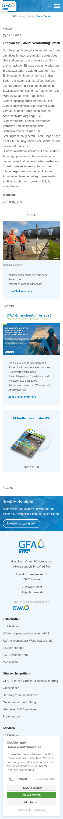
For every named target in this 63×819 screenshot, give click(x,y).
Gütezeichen (11, 688)
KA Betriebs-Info (13, 648)
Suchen (49, 7)
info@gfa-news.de (31, 592)
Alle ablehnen (31, 802)
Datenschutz (24, 810)
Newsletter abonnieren (21, 523)
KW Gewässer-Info (15, 655)
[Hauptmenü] (56, 6)
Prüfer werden (12, 716)
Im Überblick (11, 626)
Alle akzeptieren (31, 794)
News (30, 16)
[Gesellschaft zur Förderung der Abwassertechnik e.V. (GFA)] (8, 6)
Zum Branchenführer (21, 396)
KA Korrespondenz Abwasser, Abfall (26, 633)
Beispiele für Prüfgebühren (20, 709)
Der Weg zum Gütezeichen (20, 695)
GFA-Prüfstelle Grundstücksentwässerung (30, 681)
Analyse (21, 779)
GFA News (18, 16)
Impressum (39, 810)
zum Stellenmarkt (19, 291)
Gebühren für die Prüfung (19, 702)
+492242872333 (31, 587)
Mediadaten (10, 662)
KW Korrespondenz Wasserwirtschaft (27, 640)
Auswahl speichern (31, 787)
